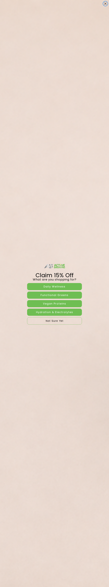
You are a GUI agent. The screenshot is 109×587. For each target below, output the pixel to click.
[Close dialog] (105, 3)
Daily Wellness (54, 286)
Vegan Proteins (54, 303)
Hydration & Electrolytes (54, 312)
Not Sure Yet (54, 320)
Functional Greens (54, 295)
